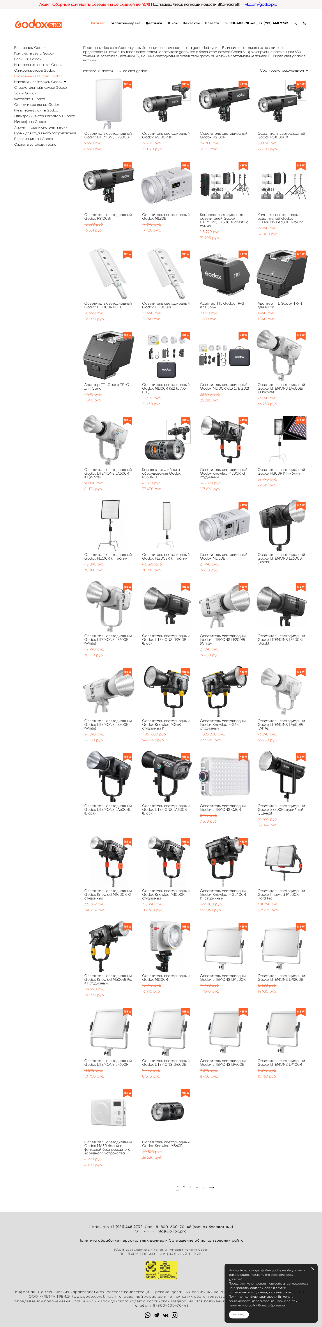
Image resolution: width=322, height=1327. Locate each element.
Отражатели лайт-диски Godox (40, 87)
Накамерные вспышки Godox (38, 65)
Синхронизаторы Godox (34, 70)
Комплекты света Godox (34, 53)
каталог (89, 71)
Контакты (191, 23)
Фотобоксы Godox (29, 99)
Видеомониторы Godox (33, 139)
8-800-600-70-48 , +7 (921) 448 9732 (256, 23)
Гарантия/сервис (125, 23)
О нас (173, 23)
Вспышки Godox (27, 59)
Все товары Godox (29, 48)
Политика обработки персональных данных (121, 1240)
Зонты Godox (25, 93)
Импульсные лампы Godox (36, 110)
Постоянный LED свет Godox (38, 76)
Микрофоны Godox (30, 122)
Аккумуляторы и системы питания (41, 127)
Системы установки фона (35, 144)
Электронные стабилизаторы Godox (44, 116)
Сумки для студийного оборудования (45, 133)
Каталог (98, 23)
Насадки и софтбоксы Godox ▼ (40, 82)
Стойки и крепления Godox (37, 104)
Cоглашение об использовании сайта (206, 1240)
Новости (212, 23)
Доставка (154, 23)
